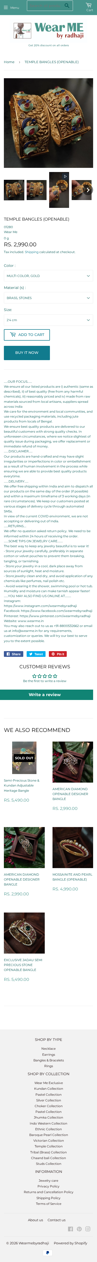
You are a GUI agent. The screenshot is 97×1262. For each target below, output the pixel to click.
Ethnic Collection (48, 1129)
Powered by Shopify (70, 1243)
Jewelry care (48, 1180)
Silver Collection (48, 1100)
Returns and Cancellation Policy (48, 1192)
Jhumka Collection (48, 1117)
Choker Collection (49, 1106)
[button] (14, 190)
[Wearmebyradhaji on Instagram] (88, 1230)
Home (9, 62)
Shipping (32, 252)
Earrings (48, 1054)
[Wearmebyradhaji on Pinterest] (79, 1230)
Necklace (48, 1048)
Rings (48, 1066)
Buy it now (27, 352)
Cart (89, 10)
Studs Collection (48, 1164)
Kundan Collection (48, 1089)
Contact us (56, 1220)
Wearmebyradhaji (34, 1243)
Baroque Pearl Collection (48, 1135)
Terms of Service (48, 1204)
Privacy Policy (48, 1186)
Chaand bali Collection (48, 1158)
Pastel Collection (48, 1094)
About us (35, 1220)
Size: (8, 309)
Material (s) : (15, 287)
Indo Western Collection (48, 1123)
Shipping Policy (48, 1198)
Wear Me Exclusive (48, 1083)
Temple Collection (49, 1146)
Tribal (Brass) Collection (48, 1152)
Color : (10, 265)
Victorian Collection (48, 1140)
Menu (14, 8)
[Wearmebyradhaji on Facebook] (70, 1230)
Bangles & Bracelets (48, 1060)
